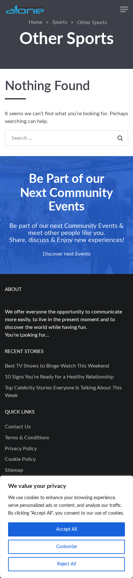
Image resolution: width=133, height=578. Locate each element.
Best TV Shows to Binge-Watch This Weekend (57, 365)
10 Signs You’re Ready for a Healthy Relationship (59, 376)
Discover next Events (66, 253)
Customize (66, 547)
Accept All (66, 529)
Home (35, 22)
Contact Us (18, 426)
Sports (59, 22)
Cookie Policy (20, 459)
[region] (66, 527)
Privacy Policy (21, 448)
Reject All (66, 564)
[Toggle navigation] (124, 9)
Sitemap (14, 470)
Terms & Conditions (27, 437)
